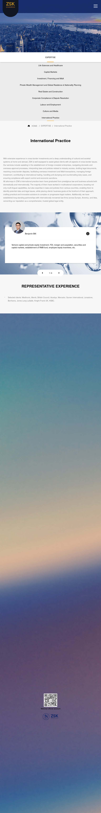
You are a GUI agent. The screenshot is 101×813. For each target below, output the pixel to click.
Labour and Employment (50, 104)
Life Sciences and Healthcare (50, 65)
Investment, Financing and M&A (50, 78)
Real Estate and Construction (50, 91)
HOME (34, 126)
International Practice (50, 118)
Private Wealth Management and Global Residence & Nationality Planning (50, 85)
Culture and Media (50, 111)
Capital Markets (50, 72)
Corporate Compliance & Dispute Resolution (50, 98)
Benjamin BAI (30, 233)
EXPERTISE (50, 57)
